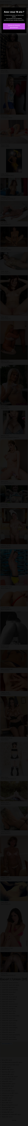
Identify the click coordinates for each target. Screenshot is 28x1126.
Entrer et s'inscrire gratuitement (14, 26)
